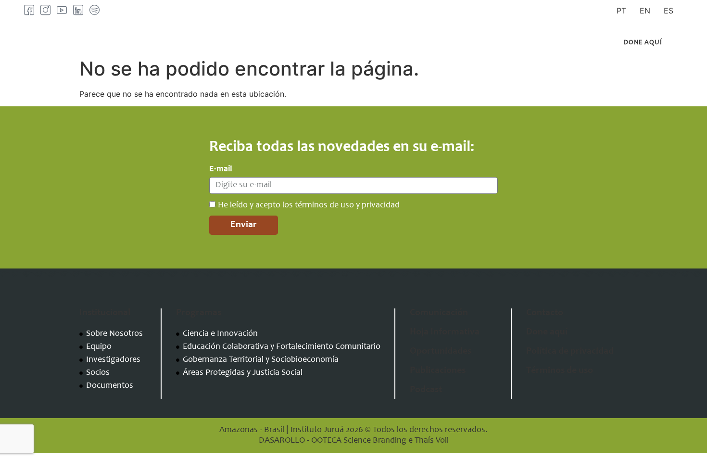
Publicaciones (451, 43)
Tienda (556, 43)
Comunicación (370, 43)
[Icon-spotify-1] (94, 10)
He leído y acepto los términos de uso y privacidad (309, 205)
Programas (294, 43)
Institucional (219, 43)
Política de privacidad (570, 352)
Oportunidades (440, 352)
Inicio (168, 43)
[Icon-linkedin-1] (78, 10)
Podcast (426, 390)
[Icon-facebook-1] (29, 10)
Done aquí (547, 332)
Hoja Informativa (445, 332)
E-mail (220, 169)
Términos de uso (559, 371)
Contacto (511, 43)
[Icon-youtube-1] (62, 10)
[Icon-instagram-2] (45, 10)
